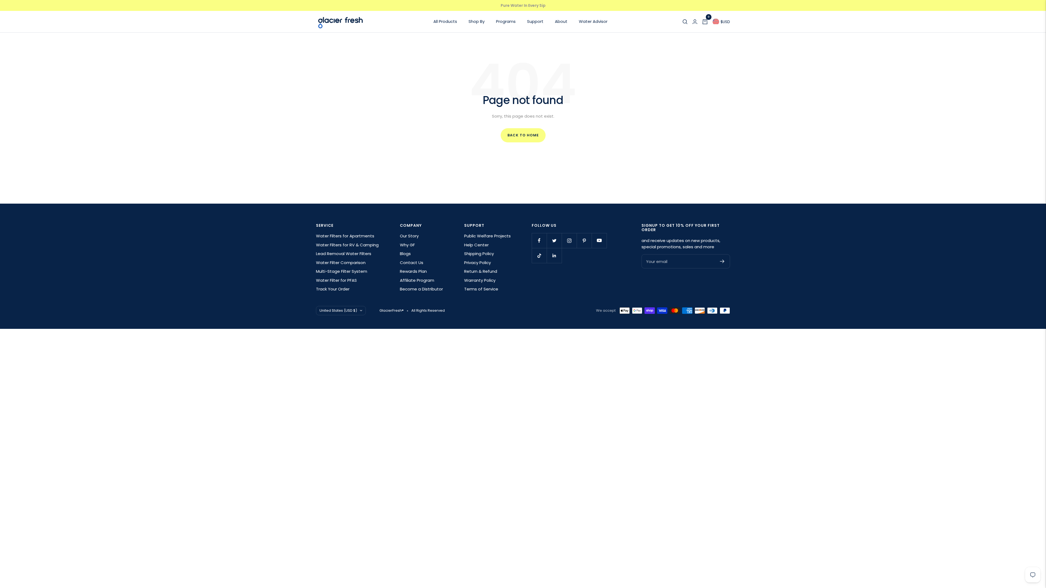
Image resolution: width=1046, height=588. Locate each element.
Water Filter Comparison (341, 262)
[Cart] (705, 21)
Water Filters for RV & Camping (347, 245)
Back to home (523, 135)
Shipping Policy (479, 253)
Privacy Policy (477, 262)
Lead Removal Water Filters (343, 253)
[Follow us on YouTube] (599, 240)
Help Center (476, 245)
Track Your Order (332, 289)
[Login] (694, 21)
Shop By (477, 21)
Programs (506, 21)
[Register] (722, 261)
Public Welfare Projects (487, 236)
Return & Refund (480, 271)
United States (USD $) (338, 310)
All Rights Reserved (428, 310)
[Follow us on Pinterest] (584, 240)
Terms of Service (481, 289)
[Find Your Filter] (685, 21)
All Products (445, 21)
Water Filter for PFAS (336, 280)
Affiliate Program (417, 280)
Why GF (407, 245)
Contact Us (411, 262)
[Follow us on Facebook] (539, 240)
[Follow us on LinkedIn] (554, 255)
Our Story (409, 236)
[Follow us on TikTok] (539, 255)
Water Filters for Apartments (345, 236)
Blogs (405, 253)
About (561, 21)
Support (535, 21)
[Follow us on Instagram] (569, 240)
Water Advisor (593, 21)
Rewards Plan (413, 271)
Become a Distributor (421, 289)
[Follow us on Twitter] (554, 240)
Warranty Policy (479, 280)
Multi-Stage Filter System (341, 271)
